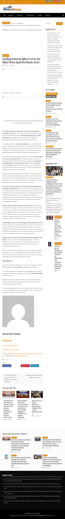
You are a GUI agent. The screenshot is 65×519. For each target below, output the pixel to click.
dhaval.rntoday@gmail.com (10, 345)
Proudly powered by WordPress (19, 515)
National (47, 15)
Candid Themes (50, 515)
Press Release (27, 2)
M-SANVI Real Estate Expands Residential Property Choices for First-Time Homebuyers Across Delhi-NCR (54, 57)
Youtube (56, 1)
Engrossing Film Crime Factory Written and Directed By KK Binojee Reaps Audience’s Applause (54, 153)
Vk (59, 1)
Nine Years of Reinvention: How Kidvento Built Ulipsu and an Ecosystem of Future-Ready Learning (32, 484)
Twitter (49, 1)
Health (40, 15)
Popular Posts (52, 94)
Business (11, 15)
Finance (4, 2)
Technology (15, 2)
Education (20, 15)
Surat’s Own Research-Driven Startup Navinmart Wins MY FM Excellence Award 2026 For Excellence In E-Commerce (55, 68)
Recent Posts (51, 96)
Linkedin (51, 1)
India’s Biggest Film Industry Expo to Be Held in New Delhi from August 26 (58, 228)
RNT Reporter (7, 340)
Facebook (47, 1)
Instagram (61, 1)
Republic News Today (22, 356)
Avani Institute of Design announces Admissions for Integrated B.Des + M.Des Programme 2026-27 (37, 407)
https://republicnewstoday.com (11, 349)
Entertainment (30, 15)
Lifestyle (9, 2)
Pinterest (54, 1)
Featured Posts (51, 164)
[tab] (52, 94)
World (21, 2)
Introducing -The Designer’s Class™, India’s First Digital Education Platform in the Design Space (54, 137)
